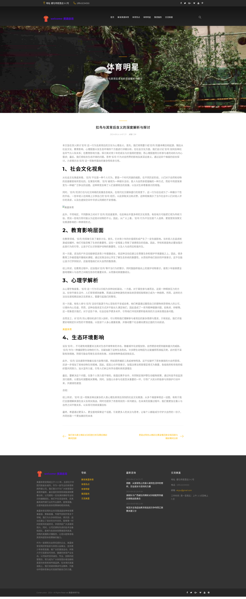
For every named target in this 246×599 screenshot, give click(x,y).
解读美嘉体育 (123, 17)
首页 (112, 17)
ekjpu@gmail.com (184, 490)
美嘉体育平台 (74, 592)
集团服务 (158, 17)
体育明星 (147, 17)
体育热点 (136, 17)
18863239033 (83, 3)
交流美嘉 (169, 17)
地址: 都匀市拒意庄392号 (57, 3)
